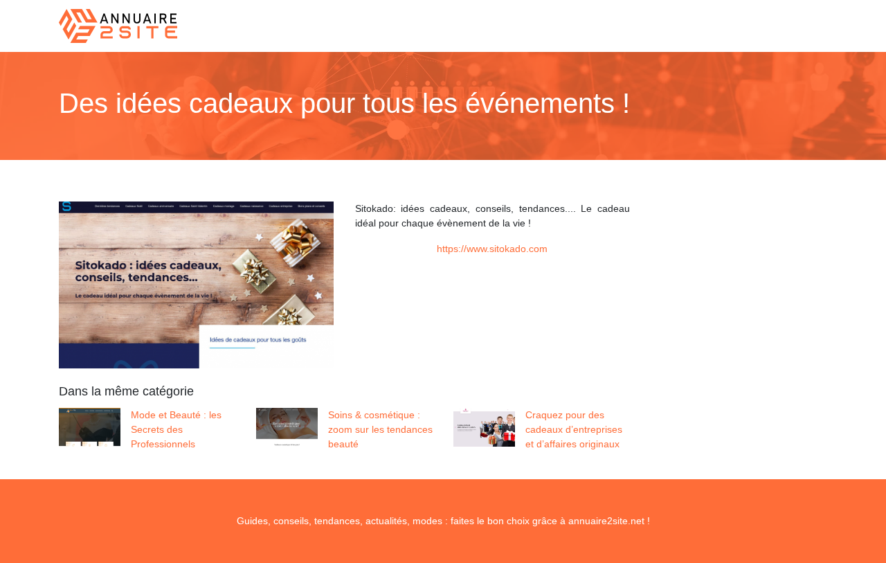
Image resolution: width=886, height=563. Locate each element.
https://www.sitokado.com (492, 248)
